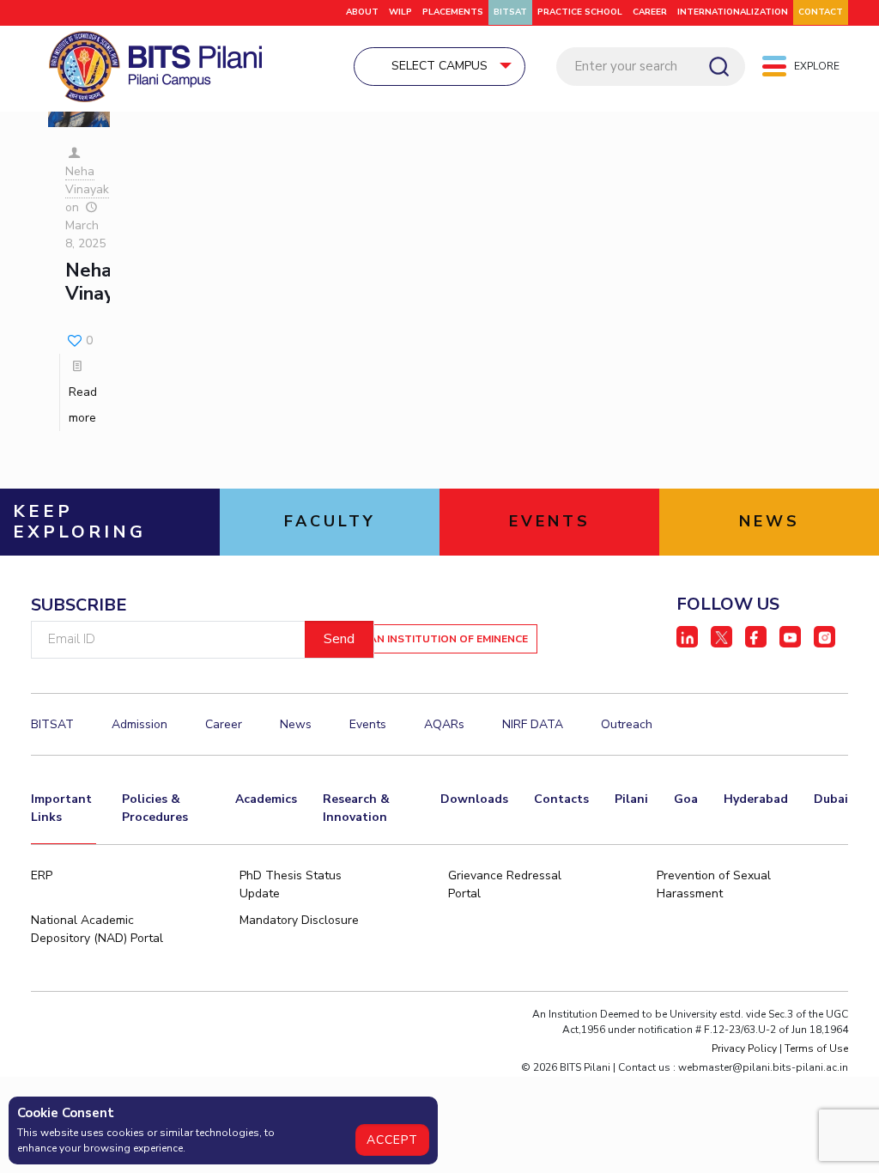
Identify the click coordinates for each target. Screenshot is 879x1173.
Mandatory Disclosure (299, 920)
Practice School (579, 12)
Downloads (474, 799)
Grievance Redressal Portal (504, 884)
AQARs (444, 724)
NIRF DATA (532, 724)
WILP (400, 12)
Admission (139, 724)
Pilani (631, 799)
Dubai (831, 799)
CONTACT (820, 12)
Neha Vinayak (87, 180)
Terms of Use (816, 1048)
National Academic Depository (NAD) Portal (97, 929)
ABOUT (362, 12)
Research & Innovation (356, 808)
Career (650, 12)
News (296, 724)
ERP (41, 875)
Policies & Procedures (155, 808)
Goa (686, 799)
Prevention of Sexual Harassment (714, 884)
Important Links (61, 808)
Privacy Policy (744, 1048)
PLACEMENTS (452, 12)
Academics (266, 799)
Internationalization (732, 12)
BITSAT (510, 12)
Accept (392, 1140)
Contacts (561, 799)
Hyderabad (756, 799)
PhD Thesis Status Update (290, 884)
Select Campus (439, 66)
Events (367, 724)
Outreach (626, 724)
